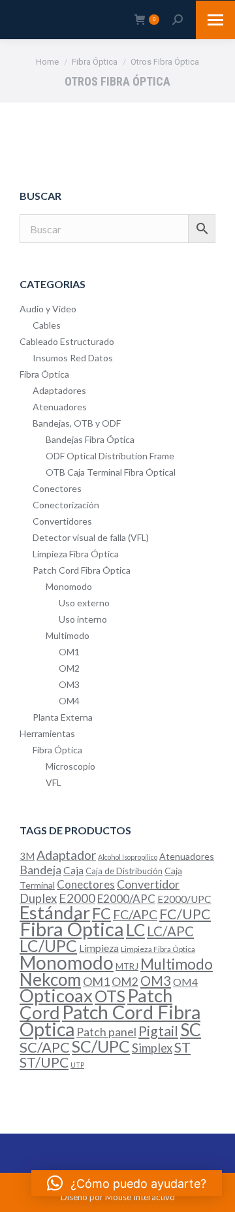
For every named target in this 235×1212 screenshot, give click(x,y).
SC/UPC (101, 1046)
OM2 (69, 668)
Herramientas (47, 733)
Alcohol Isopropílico (127, 857)
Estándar (55, 912)
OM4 (69, 700)
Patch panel (106, 1031)
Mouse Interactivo (140, 1197)
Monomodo (69, 586)
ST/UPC (44, 1062)
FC (101, 913)
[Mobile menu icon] (215, 20)
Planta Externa (63, 717)
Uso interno (83, 619)
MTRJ (127, 966)
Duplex (38, 898)
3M (27, 856)
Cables (47, 325)
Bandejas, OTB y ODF (77, 423)
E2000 (77, 898)
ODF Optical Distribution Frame (110, 455)
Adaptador (66, 854)
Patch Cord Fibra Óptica (82, 570)
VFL (53, 782)
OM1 (69, 651)
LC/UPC (48, 945)
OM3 (69, 684)
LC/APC (170, 931)
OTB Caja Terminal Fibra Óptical (111, 472)
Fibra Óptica (44, 374)
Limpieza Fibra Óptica (76, 553)
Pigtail (158, 1031)
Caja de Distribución (124, 871)
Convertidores (62, 521)
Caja (73, 870)
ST (182, 1047)
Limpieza (99, 948)
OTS (110, 996)
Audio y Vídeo (48, 308)
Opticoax (56, 995)
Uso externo (84, 602)
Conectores (57, 488)
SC (190, 1029)
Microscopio (70, 766)
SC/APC (45, 1047)
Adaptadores (59, 390)
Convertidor (148, 884)
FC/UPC (185, 914)
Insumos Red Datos (73, 357)
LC (135, 929)
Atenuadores (60, 406)
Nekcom (50, 979)
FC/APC (135, 914)
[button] (126, 1183)
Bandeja (40, 870)
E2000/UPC (184, 899)
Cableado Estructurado (67, 341)
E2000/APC (126, 899)
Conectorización (66, 504)
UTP (77, 1064)
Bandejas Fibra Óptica (90, 439)
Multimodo (67, 635)
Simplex (152, 1048)
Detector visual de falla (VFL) (91, 537)
